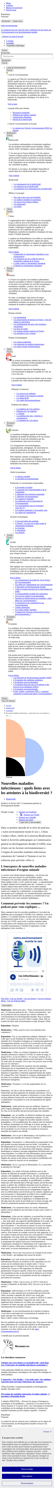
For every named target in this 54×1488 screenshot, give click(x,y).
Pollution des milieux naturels (24, 115)
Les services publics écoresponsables (29, 596)
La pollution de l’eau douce (27, 420)
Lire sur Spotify (16, 998)
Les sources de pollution (26, 393)
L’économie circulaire (23, 487)
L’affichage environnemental (26, 496)
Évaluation (11, 617)
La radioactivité (22, 398)
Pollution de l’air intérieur (26, 411)
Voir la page (12, 104)
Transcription (6, 1005)
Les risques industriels (22, 342)
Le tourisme (20, 528)
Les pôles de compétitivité (25, 512)
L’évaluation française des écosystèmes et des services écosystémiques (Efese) (31, 685)
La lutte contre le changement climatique (29, 263)
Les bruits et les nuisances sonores (29, 396)
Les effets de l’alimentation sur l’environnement (34, 585)
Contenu (9, 5)
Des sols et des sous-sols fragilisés (27, 197)
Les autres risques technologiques (27, 346)
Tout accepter (31, 1470)
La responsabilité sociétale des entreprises (31, 594)
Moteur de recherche (14, 8)
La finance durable (22, 476)
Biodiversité (11, 133)
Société (10, 535)
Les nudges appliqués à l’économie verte (31, 510)
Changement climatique (22, 117)
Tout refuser (30, 1477)
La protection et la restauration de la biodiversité (33, 189)
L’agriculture (20, 530)
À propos (9, 41)
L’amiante (20, 413)
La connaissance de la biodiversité (27, 184)
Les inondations (20, 317)
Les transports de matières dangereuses (29, 344)
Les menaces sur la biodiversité (26, 186)
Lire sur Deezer (30, 998)
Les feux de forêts (21, 329)
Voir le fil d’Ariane (8, 701)
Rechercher (6, 21)
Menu (8, 3)
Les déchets (19, 532)
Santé (9, 349)
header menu (17, 21)
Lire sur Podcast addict (16, 1001)
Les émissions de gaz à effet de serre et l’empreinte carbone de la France (28, 260)
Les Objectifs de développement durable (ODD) (32, 678)
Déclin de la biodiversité (22, 119)
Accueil (8, 705)
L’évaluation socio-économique (25, 682)
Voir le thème (14, 175)
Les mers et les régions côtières (26, 202)
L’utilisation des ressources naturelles (29, 494)
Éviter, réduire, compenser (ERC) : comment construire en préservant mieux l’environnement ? (32, 692)
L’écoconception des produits (26, 521)
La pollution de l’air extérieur (28, 409)
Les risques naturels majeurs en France (29, 331)
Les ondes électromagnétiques (28, 400)
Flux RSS (5, 998)
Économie (10, 423)
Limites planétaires (22, 607)
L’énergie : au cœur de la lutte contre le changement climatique (30, 524)
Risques (10, 268)
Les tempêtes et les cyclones (25, 333)
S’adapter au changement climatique (27, 266)
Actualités (10, 43)
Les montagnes (20, 204)
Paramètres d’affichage (15, 46)
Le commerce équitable (24, 499)
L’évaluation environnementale (25, 689)
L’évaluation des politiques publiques (28, 680)
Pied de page (11, 10)
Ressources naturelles (21, 113)
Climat (9, 209)
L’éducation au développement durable (30, 587)
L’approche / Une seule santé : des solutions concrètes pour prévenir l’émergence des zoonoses (26, 1380)
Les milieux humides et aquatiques (27, 200)
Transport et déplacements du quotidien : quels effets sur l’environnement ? (33, 599)
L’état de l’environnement (16, 68)
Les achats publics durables (26, 610)
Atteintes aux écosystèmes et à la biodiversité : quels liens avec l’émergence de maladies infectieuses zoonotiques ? (25, 1364)
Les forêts (17, 206)
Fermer (4, 50)
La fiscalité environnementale (26, 479)
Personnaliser (32, 1484)
